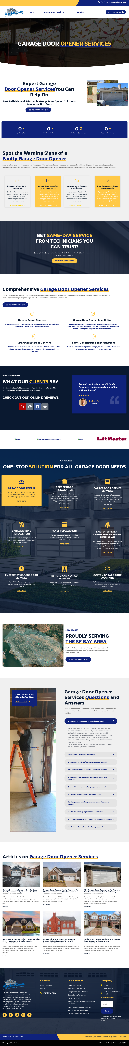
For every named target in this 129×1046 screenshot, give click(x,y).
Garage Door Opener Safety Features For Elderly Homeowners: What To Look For (61, 891)
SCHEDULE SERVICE (115, 12)
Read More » (6, 906)
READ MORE (21, 501)
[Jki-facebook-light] (5, 1015)
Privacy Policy (107, 1036)
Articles (80, 12)
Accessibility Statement (93, 1036)
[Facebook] (37, 406)
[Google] (29, 406)
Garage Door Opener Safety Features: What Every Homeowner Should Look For (21, 940)
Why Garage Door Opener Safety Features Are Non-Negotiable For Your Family (102, 891)
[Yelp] (22, 406)
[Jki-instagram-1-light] (23, 1015)
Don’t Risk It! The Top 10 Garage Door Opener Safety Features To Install (59, 940)
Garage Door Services (54, 12)
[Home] (44, 406)
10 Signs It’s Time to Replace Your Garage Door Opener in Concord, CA (102, 940)
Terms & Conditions (119, 1036)
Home (31, 12)
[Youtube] (29, 1015)
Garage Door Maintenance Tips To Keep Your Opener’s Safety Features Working (20, 891)
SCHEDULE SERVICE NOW (38, 110)
